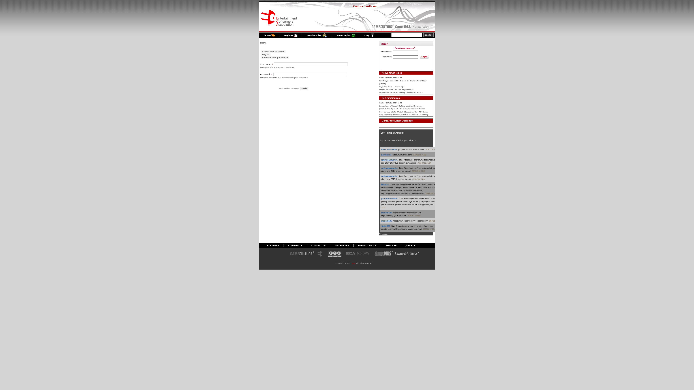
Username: (266, 64)
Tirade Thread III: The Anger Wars (396, 90)
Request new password (275, 58)
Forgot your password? (405, 48)
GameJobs (403, 26)
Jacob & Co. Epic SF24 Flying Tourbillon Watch (402, 109)
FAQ (366, 35)
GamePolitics (423, 26)
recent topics (343, 35)
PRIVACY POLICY (367, 245)
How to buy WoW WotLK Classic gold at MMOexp (403, 112)
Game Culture (302, 254)
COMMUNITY (295, 245)
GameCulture (382, 26)
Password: (266, 74)
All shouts (383, 234)
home (267, 35)
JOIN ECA (411, 245)
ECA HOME (273, 245)
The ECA (321, 254)
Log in (265, 55)
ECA (353, 263)
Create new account (273, 52)
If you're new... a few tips (391, 87)
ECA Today (359, 254)
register (288, 35)
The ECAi (335, 254)
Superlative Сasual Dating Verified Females (401, 93)
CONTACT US (318, 245)
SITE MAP (391, 245)
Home (263, 43)
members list (314, 35)
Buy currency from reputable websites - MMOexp (404, 115)
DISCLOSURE (342, 245)
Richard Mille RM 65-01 (390, 78)
